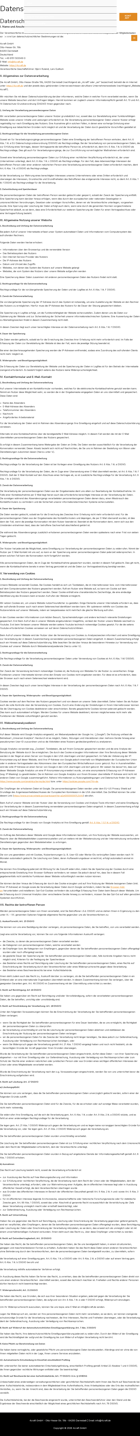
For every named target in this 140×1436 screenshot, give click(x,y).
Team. (30, 30)
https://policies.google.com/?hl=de (80, 781)
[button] (128, 17)
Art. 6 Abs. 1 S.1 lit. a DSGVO (104, 822)
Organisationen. (35, 10)
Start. (29, 3)
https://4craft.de (17, 65)
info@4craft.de (15, 61)
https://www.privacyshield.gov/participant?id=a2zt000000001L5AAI (48, 795)
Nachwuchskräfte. (36, 23)
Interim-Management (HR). (41, 16)
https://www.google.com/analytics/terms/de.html (25, 781)
